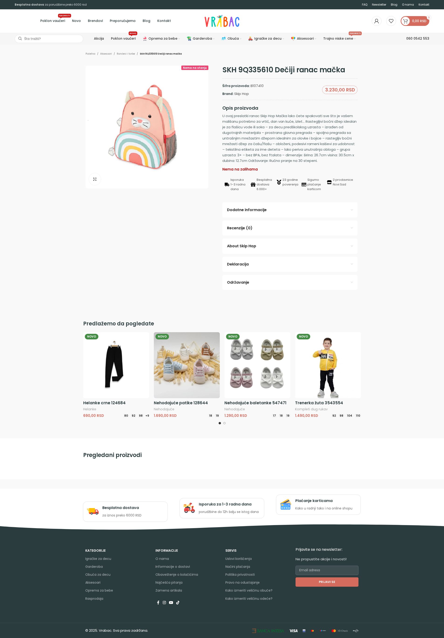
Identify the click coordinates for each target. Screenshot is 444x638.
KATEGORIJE (95, 550)
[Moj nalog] (376, 21)
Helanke (89, 409)
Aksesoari (106, 54)
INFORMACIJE (166, 550)
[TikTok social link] (178, 603)
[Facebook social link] (158, 603)
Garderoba (94, 566)
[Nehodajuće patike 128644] (187, 365)
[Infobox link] (125, 512)
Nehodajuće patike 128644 (181, 403)
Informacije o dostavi (172, 566)
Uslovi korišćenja (238, 558)
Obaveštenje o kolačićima (176, 574)
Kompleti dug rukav (311, 409)
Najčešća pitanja (168, 582)
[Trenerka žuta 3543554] (328, 365)
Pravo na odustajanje (242, 582)
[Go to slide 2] (224, 423)
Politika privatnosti (240, 574)
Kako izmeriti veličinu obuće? (248, 590)
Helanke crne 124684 (104, 403)
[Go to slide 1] (220, 423)
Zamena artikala (168, 590)
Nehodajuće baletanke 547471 (255, 403)
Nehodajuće (164, 409)
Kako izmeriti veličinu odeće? (248, 598)
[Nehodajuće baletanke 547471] (257, 365)
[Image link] (268, 630)
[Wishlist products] (391, 21)
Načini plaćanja (237, 566)
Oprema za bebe (99, 590)
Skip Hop (241, 93)
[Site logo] (222, 20)
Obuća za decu (97, 574)
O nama (162, 558)
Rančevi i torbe (126, 54)
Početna (90, 54)
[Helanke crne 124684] (116, 365)
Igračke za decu (98, 558)
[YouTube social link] (171, 603)
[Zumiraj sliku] (95, 179)
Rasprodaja (94, 598)
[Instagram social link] (164, 603)
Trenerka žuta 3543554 (319, 403)
